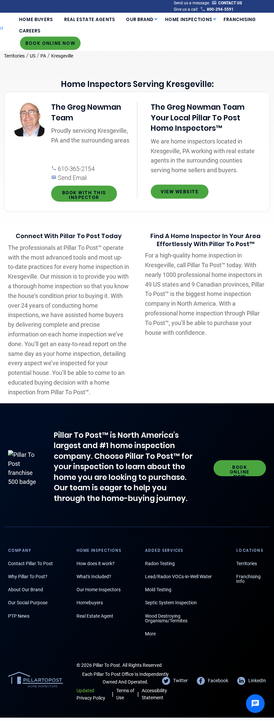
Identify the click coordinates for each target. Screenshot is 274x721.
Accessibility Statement (154, 694)
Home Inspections (189, 19)
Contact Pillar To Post (30, 563)
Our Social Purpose (27, 602)
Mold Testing (158, 589)
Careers (29, 31)
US (32, 56)
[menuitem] (36, 19)
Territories (14, 56)
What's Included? (94, 576)
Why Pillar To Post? (27, 576)
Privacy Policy (91, 694)
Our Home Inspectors (99, 589)
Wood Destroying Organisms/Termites (166, 618)
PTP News (18, 616)
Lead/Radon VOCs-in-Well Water (178, 576)
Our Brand (140, 19)
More (150, 633)
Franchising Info (248, 579)
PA (43, 56)
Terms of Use (125, 694)
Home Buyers (36, 19)
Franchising (240, 19)
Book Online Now (50, 43)
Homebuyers (90, 602)
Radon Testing (160, 563)
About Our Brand (25, 589)
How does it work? (96, 563)
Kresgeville (62, 56)
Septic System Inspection (171, 602)
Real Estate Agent (95, 616)
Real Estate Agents (89, 19)
